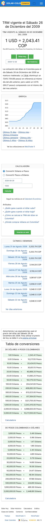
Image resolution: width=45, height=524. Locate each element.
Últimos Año (25, 138)
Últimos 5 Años (9, 140)
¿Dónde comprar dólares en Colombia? (22, 222)
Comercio (25, 3)
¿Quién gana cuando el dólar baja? (20, 212)
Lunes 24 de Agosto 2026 (15, 289)
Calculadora (10, 420)
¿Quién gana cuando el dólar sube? (20, 208)
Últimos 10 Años (25, 140)
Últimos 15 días (9, 132)
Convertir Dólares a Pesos (17, 171)
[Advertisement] (22, 12)
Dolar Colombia (10, 520)
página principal (29, 338)
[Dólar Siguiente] (31, 56)
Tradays (7, 516)
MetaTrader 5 (30, 147)
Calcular (8, 191)
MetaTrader (35, 516)
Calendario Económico (32, 199)
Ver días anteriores (13, 309)
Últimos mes (23, 132)
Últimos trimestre (10, 135)
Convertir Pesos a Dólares (17, 175)
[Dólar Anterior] (13, 56)
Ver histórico (32, 62)
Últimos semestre (10, 138)
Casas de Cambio (7, 512)
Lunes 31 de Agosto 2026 (16, 246)
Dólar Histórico (16, 508)
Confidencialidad (31, 512)
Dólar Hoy (22, 56)
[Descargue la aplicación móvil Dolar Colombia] (23, 520)
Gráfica (36, 508)
